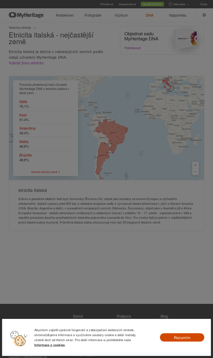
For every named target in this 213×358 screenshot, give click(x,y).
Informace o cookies (49, 345)
